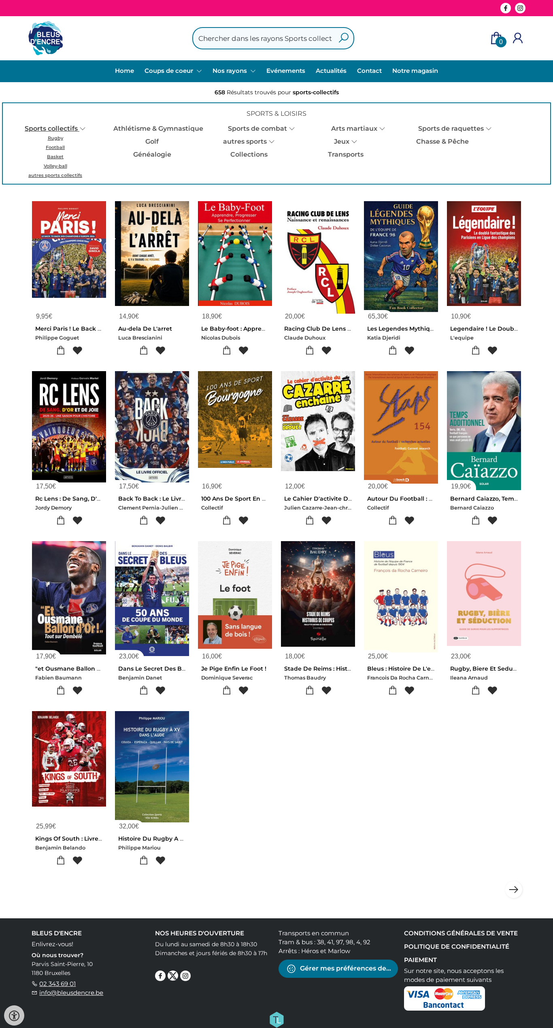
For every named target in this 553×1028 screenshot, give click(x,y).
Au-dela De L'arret (145, 328)
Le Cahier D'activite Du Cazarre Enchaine (345, 498)
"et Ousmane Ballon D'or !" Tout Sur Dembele (102, 668)
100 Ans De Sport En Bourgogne (248, 498)
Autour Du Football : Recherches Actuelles (429, 498)
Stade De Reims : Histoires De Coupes (340, 668)
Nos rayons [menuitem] (231, 70)
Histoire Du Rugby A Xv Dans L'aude (171, 838)
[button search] (343, 38)
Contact (369, 70)
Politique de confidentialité (456, 946)
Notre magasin (415, 70)
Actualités (331, 70)
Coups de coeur (170, 70)
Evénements (285, 70)
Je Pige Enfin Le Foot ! (233, 668)
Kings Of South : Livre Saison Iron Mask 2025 (100, 838)
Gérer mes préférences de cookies (348, 968)
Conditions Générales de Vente (461, 933)
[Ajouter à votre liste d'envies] (77, 350)
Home (124, 70)
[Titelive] (276, 1019)
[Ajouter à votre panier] (60, 350)
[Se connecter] (517, 38)
